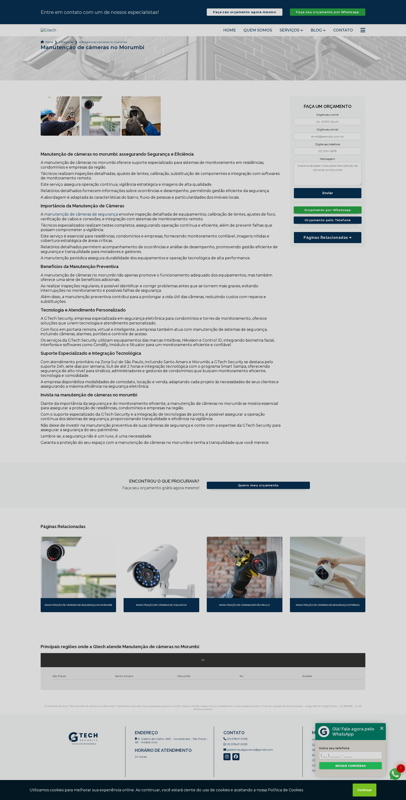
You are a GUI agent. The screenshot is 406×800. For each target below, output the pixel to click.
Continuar (364, 790)
